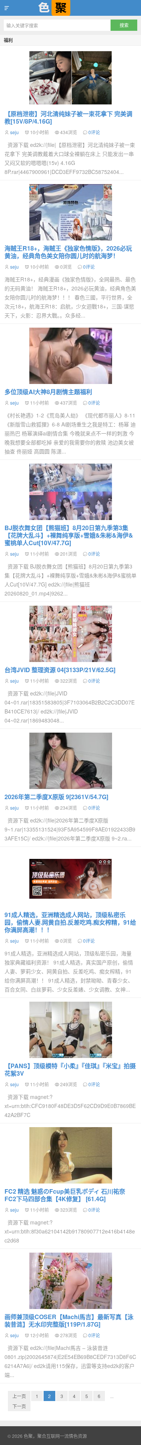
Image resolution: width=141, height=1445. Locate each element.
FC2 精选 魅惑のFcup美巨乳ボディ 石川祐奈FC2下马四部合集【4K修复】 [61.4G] (65, 1195)
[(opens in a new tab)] (70, 212)
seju (14, 132)
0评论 (94, 132)
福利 (8, 40)
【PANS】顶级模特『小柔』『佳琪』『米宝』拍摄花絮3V (70, 1069)
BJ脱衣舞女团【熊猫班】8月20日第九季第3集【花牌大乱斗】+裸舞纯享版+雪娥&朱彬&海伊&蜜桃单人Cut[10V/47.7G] (69, 535)
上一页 (19, 1396)
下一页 (19, 1406)
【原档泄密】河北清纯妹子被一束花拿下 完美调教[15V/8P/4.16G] (68, 117)
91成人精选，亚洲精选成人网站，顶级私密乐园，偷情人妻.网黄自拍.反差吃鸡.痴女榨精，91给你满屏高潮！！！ (70, 922)
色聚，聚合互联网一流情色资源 (70, 8)
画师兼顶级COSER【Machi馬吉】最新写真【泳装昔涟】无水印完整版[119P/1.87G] (69, 1320)
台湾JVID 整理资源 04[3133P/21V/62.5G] (60, 669)
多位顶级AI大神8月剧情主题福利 (48, 391)
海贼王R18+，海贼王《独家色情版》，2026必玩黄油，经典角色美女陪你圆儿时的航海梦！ (68, 252)
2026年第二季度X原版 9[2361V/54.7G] (56, 796)
